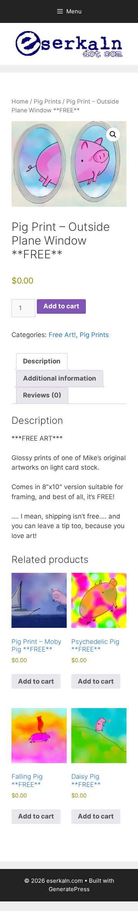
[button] (113, 134)
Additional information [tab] (59, 378)
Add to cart (61, 306)
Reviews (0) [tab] (42, 395)
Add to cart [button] (36, 681)
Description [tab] (42, 361)
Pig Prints (47, 101)
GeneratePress (69, 889)
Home (20, 101)
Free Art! (62, 335)
